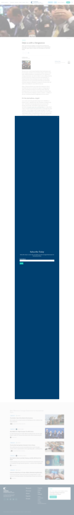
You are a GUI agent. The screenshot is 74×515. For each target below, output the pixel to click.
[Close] (58, 117)
